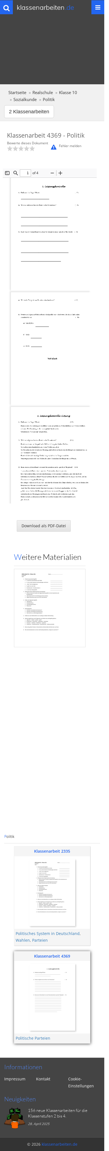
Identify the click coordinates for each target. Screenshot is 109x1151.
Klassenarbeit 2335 (52, 851)
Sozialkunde (25, 99)
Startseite (17, 92)
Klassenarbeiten (45, 7)
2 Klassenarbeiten (29, 111)
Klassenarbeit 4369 (52, 956)
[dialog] (52, 479)
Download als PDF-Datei (44, 525)
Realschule (42, 92)
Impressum (14, 1079)
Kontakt (43, 1079)
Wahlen (23, 940)
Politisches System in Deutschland (48, 933)
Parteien (40, 940)
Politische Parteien (33, 1038)
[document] (50, 479)
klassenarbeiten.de (59, 1144)
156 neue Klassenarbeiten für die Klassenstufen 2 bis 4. (57, 1113)
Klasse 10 (68, 92)
